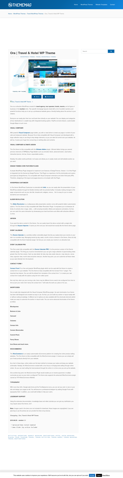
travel (31, 437)
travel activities (42, 437)
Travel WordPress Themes (35, 14)
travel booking (70, 437)
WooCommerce (18, 354)
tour (17, 437)
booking (38, 435)
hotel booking (68, 435)
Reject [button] (99, 475)
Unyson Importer (23, 225)
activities (12, 435)
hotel (58, 435)
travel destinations (17, 438)
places (11, 437)
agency (31, 435)
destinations (48, 435)
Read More (106, 475)
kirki (44, 187)
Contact (112, 4)
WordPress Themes (87, 4)
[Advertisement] (61, 32)
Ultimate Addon (41, 149)
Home (76, 4)
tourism (23, 437)
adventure (22, 435)
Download (50, 97)
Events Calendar (18, 235)
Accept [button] (92, 475)
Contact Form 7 (15, 268)
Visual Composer (24, 133)
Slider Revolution (18, 204)
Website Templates (101, 4)
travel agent (57, 437)
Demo (37, 97)
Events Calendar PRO (42, 249)
